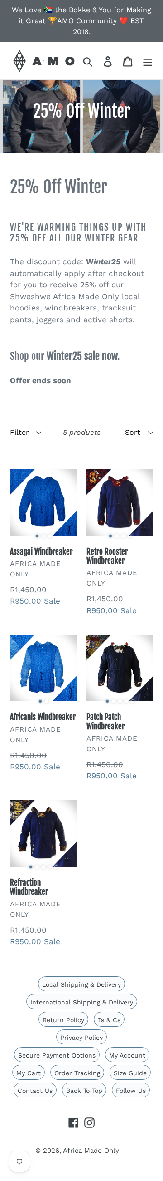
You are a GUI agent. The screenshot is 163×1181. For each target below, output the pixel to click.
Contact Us (35, 1090)
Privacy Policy (81, 1037)
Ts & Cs (109, 1020)
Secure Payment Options (57, 1055)
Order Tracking (77, 1073)
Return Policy (63, 1020)
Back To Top (84, 1090)
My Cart (28, 1073)
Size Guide (130, 1073)
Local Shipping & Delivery (81, 984)
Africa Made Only (91, 1151)
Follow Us (131, 1090)
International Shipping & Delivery (81, 1002)
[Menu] (148, 60)
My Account (127, 1055)
